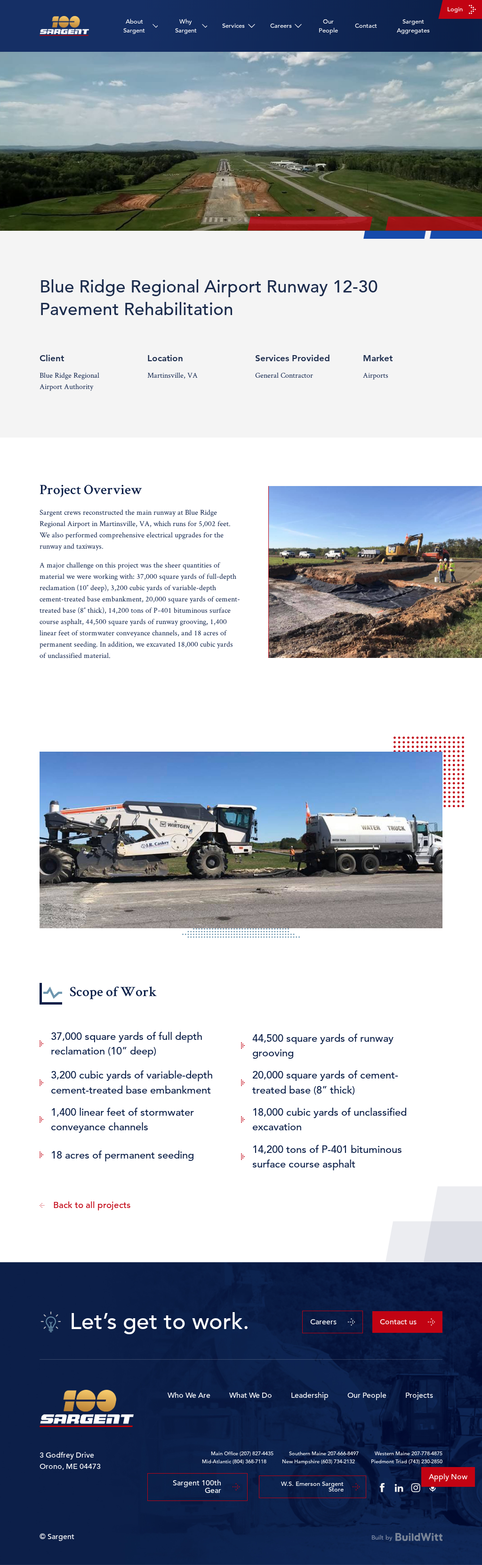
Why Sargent (186, 25)
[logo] (64, 26)
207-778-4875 (426, 1453)
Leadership (310, 1395)
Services (233, 26)
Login (455, 9)
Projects (419, 1395)
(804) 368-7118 (249, 1461)
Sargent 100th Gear (197, 1486)
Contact (366, 26)
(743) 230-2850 (425, 1461)
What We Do (250, 1395)
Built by (382, 1537)
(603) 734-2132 (338, 1461)
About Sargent (134, 25)
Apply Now (448, 1477)
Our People (328, 25)
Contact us (398, 1322)
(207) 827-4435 (256, 1453)
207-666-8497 (343, 1453)
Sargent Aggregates (413, 25)
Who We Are (189, 1395)
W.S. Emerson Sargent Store (312, 1487)
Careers (281, 26)
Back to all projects (91, 1205)
